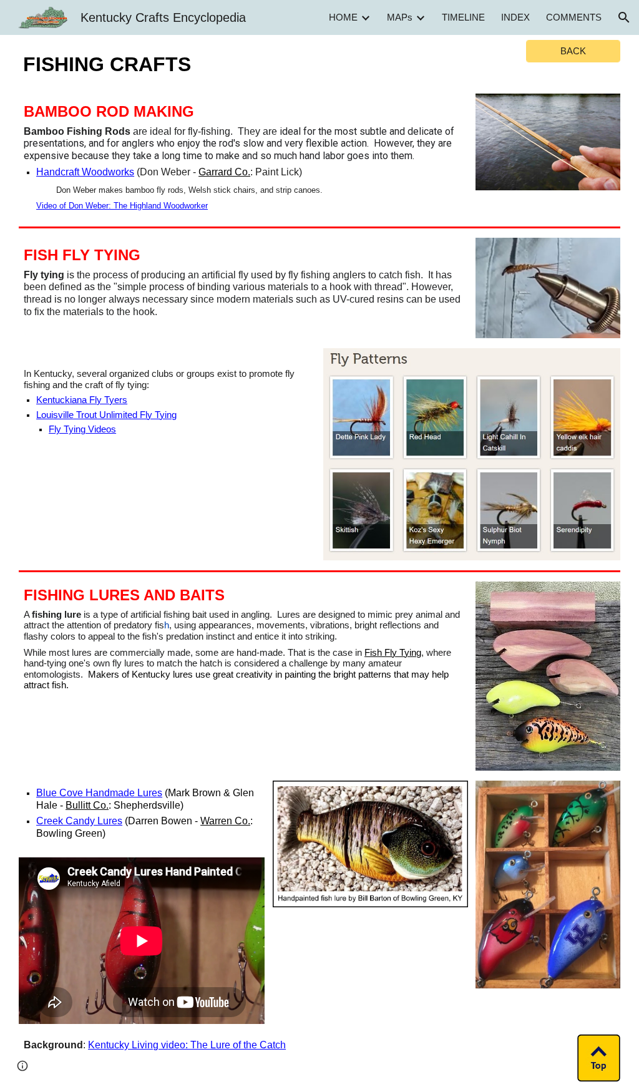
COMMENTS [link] (574, 17)
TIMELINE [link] (463, 17)
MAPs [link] (399, 17)
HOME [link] (343, 17)
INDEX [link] (515, 17)
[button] (624, 17)
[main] (142, 62)
